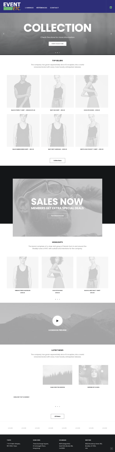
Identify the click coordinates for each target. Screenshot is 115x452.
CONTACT (54, 8)
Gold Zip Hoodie (92, 110)
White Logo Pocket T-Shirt (91, 149)
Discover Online (57, 44)
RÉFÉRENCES (41, 8)
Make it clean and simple (93, 387)
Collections (58, 160)
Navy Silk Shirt (57, 110)
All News (57, 407)
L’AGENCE (29, 8)
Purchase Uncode (57, 216)
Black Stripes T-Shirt (23, 110)
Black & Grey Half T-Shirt (57, 290)
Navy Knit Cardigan (57, 149)
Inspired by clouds (57, 387)
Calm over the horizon (21, 387)
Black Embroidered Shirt (23, 149)
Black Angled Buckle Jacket (92, 290)
